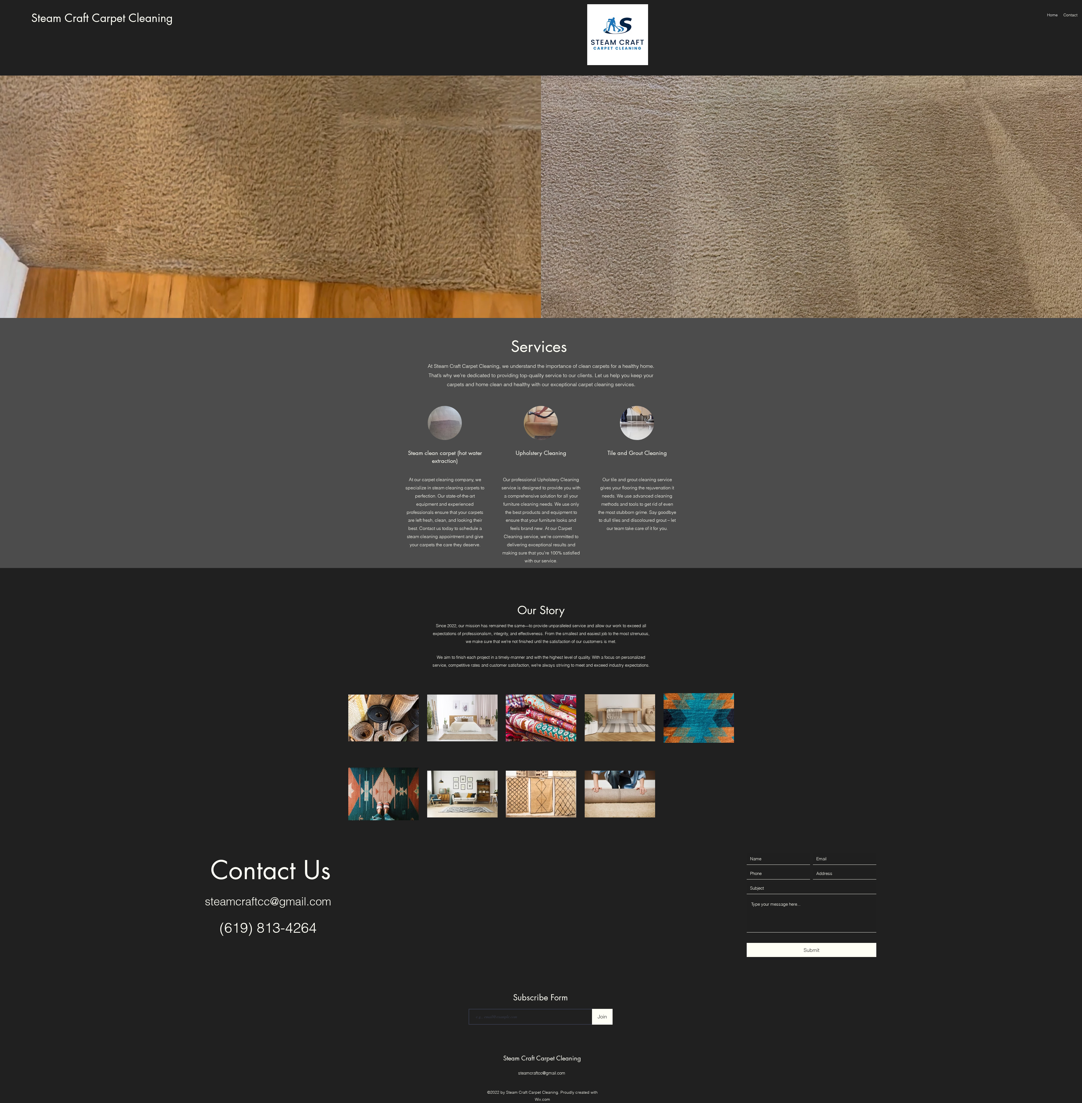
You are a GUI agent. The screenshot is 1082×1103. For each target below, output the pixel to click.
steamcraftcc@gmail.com (268, 901)
